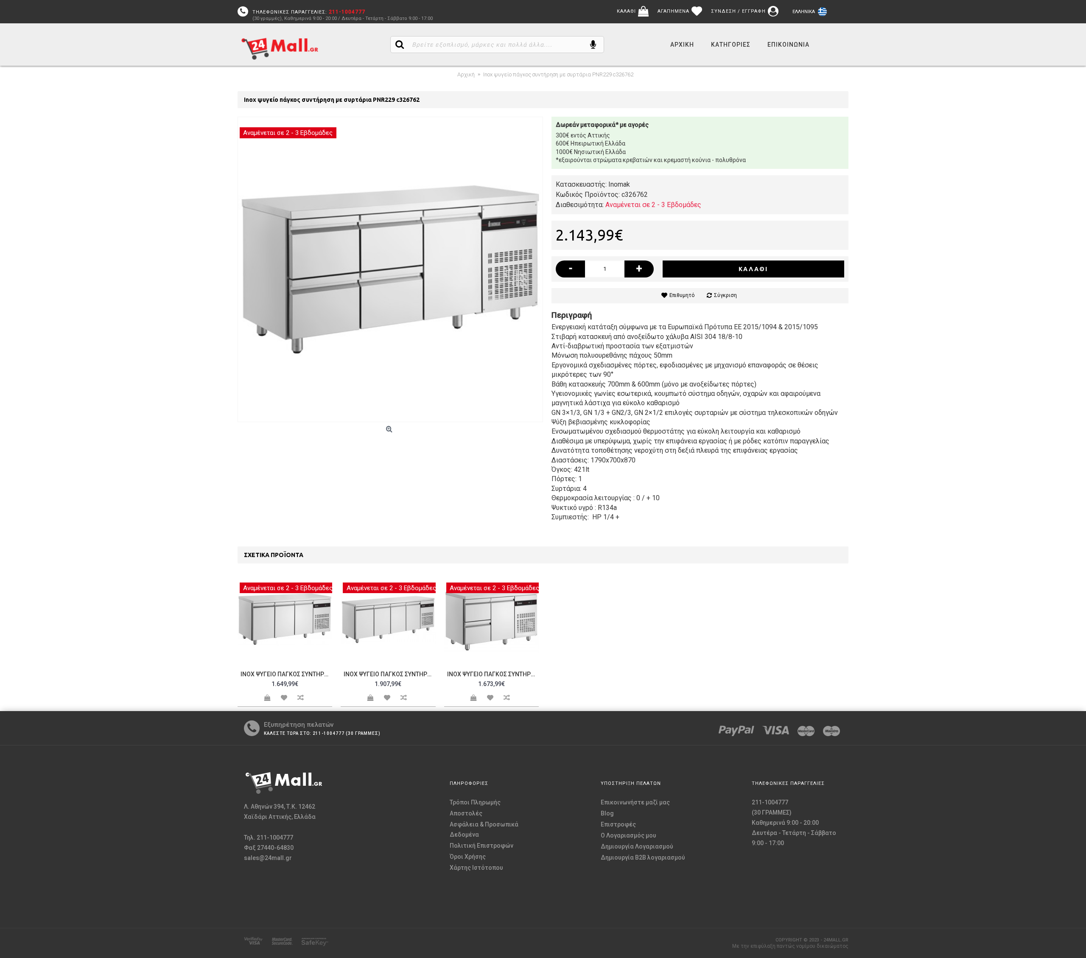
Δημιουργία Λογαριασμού (637, 846)
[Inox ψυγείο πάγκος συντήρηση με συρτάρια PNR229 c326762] (390, 269)
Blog (607, 813)
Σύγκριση (725, 295)
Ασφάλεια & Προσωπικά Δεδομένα (484, 829)
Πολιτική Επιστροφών (481, 845)
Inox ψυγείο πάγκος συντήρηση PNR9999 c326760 (389, 674)
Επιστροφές (618, 824)
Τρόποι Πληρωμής (475, 802)
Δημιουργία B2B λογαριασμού (643, 857)
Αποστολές (466, 813)
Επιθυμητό (681, 295)
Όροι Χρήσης (468, 856)
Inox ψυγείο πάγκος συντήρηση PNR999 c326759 (286, 674)
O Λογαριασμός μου (628, 835)
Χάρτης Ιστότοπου (476, 867)
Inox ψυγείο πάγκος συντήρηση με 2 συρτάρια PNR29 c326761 (493, 674)
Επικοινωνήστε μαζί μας (635, 802)
